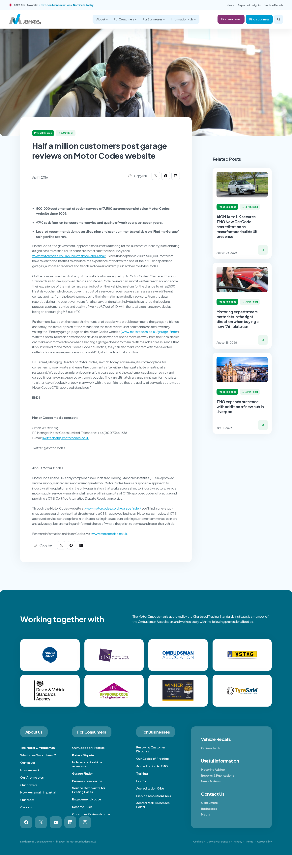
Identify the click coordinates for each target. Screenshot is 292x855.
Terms (249, 841)
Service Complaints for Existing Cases (88, 790)
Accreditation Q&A (150, 788)
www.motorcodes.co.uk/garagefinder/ (113, 508)
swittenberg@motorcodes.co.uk (65, 438)
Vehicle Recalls (274, 5)
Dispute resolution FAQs (153, 796)
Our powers (28, 785)
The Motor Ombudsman (37, 747)
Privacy (238, 841)
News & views (211, 781)
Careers (26, 807)
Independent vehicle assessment (87, 764)
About (100, 19)
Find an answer (231, 19)
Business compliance (87, 781)
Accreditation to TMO (152, 766)
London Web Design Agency (36, 841)
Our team (27, 800)
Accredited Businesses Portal (153, 805)
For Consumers (124, 19)
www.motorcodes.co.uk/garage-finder (150, 332)
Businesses (209, 808)
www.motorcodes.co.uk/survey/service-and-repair (68, 256)
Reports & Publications (217, 775)
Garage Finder (82, 773)
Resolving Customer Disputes (150, 749)
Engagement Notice (86, 799)
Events (141, 781)
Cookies (198, 841)
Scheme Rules (82, 807)
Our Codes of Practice (88, 747)
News (230, 5)
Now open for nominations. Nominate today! (66, 5)
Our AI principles (32, 777)
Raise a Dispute (83, 755)
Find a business (259, 19)
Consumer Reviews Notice (91, 814)
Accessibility (264, 841)
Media (205, 814)
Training (142, 773)
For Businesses (153, 19)
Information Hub (182, 19)
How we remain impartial (38, 792)
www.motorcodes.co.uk (109, 534)
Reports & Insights (249, 5)
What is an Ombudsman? (38, 755)
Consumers (209, 802)
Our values (28, 762)
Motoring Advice (213, 769)
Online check (210, 748)
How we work (30, 770)
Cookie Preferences (218, 841)
